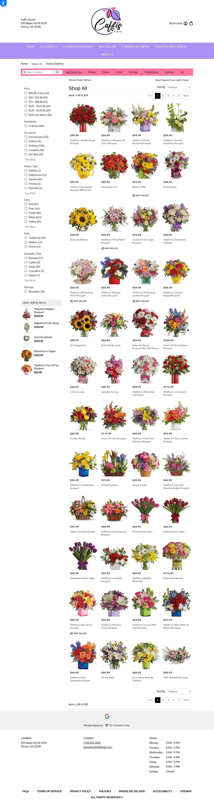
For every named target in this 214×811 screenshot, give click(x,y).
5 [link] (179, 95)
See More (30, 159)
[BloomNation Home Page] (117, 725)
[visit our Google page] (107, 716)
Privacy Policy (80, 791)
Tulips (105, 72)
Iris (182, 72)
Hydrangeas (151, 72)
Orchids (133, 72)
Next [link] (186, 95)
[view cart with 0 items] (191, 23)
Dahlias (169, 72)
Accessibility (162, 791)
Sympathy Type (32, 253)
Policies (105, 791)
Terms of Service (49, 791)
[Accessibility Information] (3, 3)
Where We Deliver (132, 791)
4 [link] (173, 95)
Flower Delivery (54, 63)
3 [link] (168, 95)
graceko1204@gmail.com (98, 747)
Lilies (119, 72)
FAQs (25, 791)
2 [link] (163, 95)
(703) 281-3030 (92, 743)
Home (24, 63)
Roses (92, 72)
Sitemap (186, 791)
